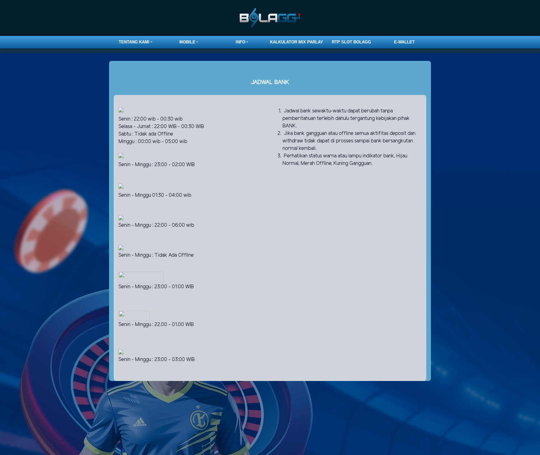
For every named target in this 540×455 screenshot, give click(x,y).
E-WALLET (404, 42)
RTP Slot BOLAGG (351, 42)
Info (240, 42)
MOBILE (187, 42)
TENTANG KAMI (134, 42)
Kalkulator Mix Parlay (296, 42)
